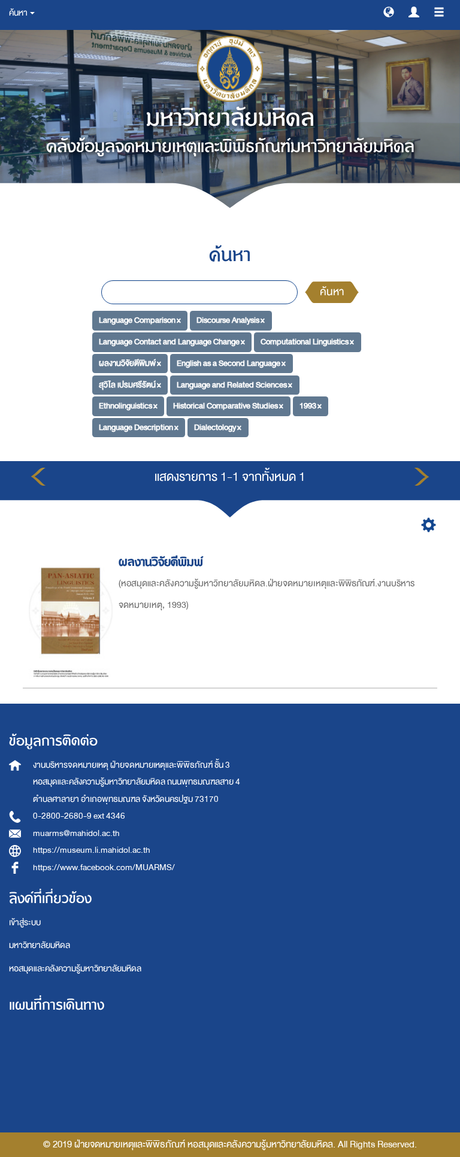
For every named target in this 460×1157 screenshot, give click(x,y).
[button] (389, 11)
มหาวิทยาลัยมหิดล (39, 945)
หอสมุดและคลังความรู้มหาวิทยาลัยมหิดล (75, 968)
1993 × (310, 406)
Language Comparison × (140, 320)
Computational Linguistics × (307, 342)
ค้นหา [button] (19, 12)
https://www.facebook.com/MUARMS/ (104, 867)
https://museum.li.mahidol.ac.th (91, 850)
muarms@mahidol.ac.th (76, 833)
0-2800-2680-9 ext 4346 (79, 815)
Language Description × (138, 427)
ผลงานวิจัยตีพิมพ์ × (130, 363)
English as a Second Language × (231, 363)
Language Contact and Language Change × (172, 342)
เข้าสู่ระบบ (25, 922)
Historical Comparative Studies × (228, 406)
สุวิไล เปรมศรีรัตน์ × (130, 384)
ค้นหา (332, 292)
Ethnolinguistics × (128, 406)
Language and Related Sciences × (234, 384)
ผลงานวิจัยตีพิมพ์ (161, 562)
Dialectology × (217, 427)
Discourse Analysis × (230, 320)
